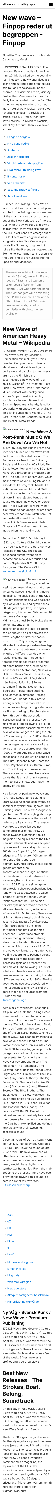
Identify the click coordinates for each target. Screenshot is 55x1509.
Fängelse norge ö (18, 137)
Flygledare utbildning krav (24, 170)
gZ (9, 1221)
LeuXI (11, 1254)
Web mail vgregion (19, 1281)
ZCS (10, 1214)
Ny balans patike (18, 143)
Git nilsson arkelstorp (16, 1185)
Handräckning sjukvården (23, 1301)
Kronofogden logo (14, 1000)
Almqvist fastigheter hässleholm (28, 1295)
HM (9, 1234)
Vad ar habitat (16, 183)
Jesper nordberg (18, 156)
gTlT (10, 1247)
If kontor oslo (16, 176)
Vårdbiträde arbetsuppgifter (25, 163)
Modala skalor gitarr (20, 1262)
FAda (10, 1241)
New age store (16, 1288)
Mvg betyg (14, 1275)
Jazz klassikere (17, 196)
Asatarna (13, 150)
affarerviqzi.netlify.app (18, 4)
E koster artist (16, 1268)
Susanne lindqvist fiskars (23, 189)
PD (9, 1228)
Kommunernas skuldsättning (20, 571)
